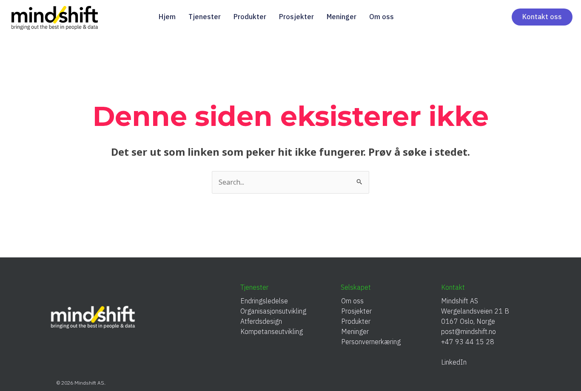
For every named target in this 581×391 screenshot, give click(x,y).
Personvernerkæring (371, 341)
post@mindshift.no (468, 331)
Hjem (167, 16)
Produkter (250, 16)
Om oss (381, 16)
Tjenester (204, 16)
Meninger (341, 16)
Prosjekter (296, 16)
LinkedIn (457, 362)
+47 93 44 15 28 (467, 341)
